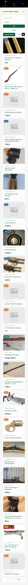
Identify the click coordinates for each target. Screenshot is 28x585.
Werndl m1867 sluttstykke (10, 169)
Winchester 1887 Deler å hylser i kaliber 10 (14, 87)
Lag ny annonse (9, 34)
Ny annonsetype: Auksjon (10, 11)
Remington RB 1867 (12, 355)
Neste (18, 579)
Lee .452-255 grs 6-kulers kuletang (12, 546)
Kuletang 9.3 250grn (12, 574)
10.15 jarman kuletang (13, 328)
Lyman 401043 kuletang (13, 304)
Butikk (14, 6)
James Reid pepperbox (13, 438)
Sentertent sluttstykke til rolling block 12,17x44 (13, 517)
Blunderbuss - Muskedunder (10, 462)
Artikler (14, 3)
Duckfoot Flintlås (11, 411)
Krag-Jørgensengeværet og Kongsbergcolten (13, 140)
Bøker (23, 3)
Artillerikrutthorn (10, 250)
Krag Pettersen (10, 223)
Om (5, 3)
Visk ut (14, 30)
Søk (14, 26)
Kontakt (5, 6)
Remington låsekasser (13, 277)
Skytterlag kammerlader (13, 112)
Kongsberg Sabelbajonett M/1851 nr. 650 (14, 382)
